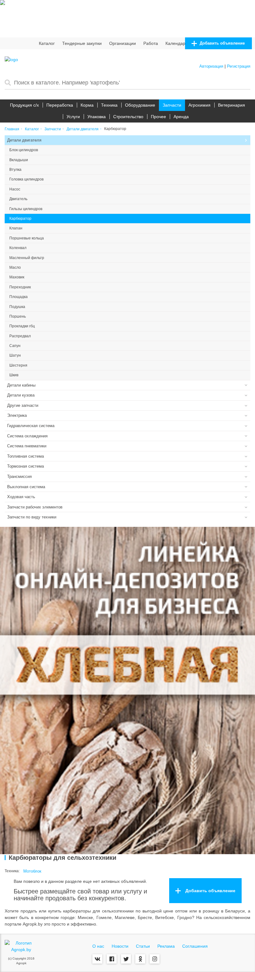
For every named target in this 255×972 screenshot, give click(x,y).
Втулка (15, 169)
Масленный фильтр (26, 258)
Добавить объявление (221, 43)
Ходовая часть (21, 496)
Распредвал (20, 336)
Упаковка (96, 116)
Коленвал (17, 248)
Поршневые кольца (26, 238)
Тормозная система (25, 466)
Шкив (13, 375)
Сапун (15, 346)
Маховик (16, 277)
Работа (150, 43)
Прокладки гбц (22, 326)
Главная (12, 129)
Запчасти (172, 105)
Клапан (15, 228)
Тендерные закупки (82, 43)
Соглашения (195, 946)
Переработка (59, 105)
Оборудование (140, 105)
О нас (98, 946)
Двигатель (18, 199)
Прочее (158, 116)
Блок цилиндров (23, 150)
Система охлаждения (27, 436)
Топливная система (25, 456)
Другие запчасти (22, 405)
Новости (120, 946)
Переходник (20, 287)
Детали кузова (21, 395)
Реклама (166, 946)
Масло (15, 267)
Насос (14, 189)
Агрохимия (199, 105)
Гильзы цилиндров (25, 209)
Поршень (17, 316)
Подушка (17, 307)
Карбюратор (20, 218)
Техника (109, 105)
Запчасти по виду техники (31, 517)
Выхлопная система (26, 486)
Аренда (181, 116)
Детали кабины (21, 385)
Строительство (128, 116)
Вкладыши (18, 160)
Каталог (47, 43)
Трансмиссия (19, 476)
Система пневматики (26, 446)
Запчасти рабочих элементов (35, 507)
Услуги (73, 116)
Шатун (15, 355)
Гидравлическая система (30, 425)
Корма (87, 105)
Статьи (143, 946)
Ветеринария (231, 105)
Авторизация (211, 66)
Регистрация (238, 66)
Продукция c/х (24, 105)
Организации (122, 43)
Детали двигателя (83, 129)
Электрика (17, 415)
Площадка (18, 297)
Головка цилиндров (26, 179)
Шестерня (18, 365)
